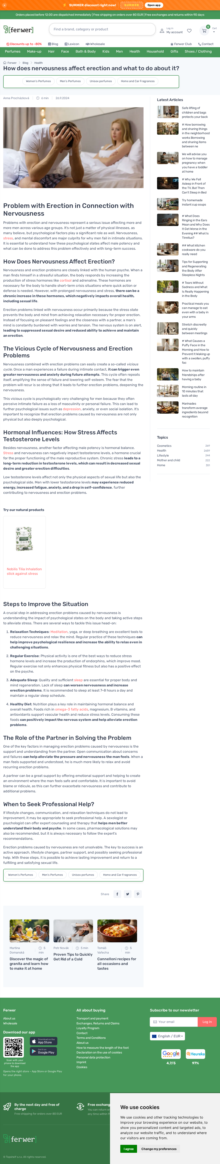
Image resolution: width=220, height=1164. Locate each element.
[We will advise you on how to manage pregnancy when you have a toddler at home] (168, 163)
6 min (45, 98)
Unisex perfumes (101, 81)
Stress (8, 453)
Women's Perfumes (38, 81)
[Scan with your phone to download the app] (14, 1047)
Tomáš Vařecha (103, 950)
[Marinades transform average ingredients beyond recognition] (168, 410)
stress (8, 238)
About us (9, 1018)
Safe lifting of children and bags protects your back (195, 112)
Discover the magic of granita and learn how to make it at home (29, 964)
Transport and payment (92, 1018)
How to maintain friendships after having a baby (193, 375)
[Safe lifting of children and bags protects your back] (168, 112)
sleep (78, 680)
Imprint (81, 1062)
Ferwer (12, 62)
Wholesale (97, 44)
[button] (43, 1041)
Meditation (59, 632)
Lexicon (73, 44)
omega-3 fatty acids (71, 709)
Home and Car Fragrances (138, 81)
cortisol (66, 280)
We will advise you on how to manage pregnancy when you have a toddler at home (195, 162)
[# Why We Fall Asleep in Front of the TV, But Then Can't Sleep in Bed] (168, 186)
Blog (55, 44)
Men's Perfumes (70, 81)
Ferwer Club (183, 44)
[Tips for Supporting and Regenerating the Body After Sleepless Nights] (168, 268)
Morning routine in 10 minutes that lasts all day (194, 391)
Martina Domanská (17, 950)
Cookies (81, 1067)
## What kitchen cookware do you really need (193, 249)
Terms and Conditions (91, 1038)
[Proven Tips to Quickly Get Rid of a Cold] (73, 930)
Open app (154, 5)
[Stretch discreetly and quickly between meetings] (168, 328)
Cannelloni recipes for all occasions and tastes (116, 964)
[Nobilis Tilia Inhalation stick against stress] (24, 539)
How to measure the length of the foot (102, 1048)
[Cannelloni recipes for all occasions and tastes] (117, 930)
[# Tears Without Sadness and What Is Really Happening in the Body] (168, 289)
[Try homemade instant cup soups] (168, 204)
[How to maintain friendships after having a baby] (168, 374)
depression (72, 409)
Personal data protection (93, 1057)
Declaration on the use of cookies (99, 1052)
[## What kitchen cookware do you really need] (168, 249)
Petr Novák (61, 948)
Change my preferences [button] (159, 1149)
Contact (208, 44)
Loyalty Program (87, 1028)
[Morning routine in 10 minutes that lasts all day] (168, 391)
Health (38, 62)
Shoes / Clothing (198, 51)
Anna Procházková (16, 98)
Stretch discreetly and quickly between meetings (194, 329)
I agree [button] (129, 1149)
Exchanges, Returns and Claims (97, 1023)
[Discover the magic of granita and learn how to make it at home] (29, 930)
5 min (42, 950)
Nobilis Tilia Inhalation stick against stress (24, 571)
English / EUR (169, 1036)
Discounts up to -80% (26, 44)
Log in (207, 1022)
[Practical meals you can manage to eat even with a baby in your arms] (168, 310)
